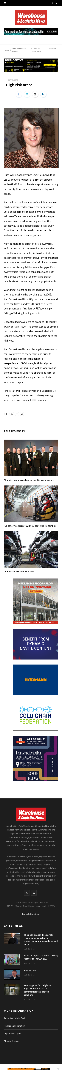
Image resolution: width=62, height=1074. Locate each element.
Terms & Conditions (31, 914)
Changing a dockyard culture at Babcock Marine (29, 480)
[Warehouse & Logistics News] (31, 19)
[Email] (35, 94)
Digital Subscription (13, 1033)
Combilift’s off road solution (19, 571)
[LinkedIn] (43, 94)
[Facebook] (19, 94)
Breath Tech (30, 970)
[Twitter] (27, 94)
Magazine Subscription (14, 1025)
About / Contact (11, 1041)
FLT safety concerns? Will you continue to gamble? (30, 525)
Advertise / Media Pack (14, 1018)
